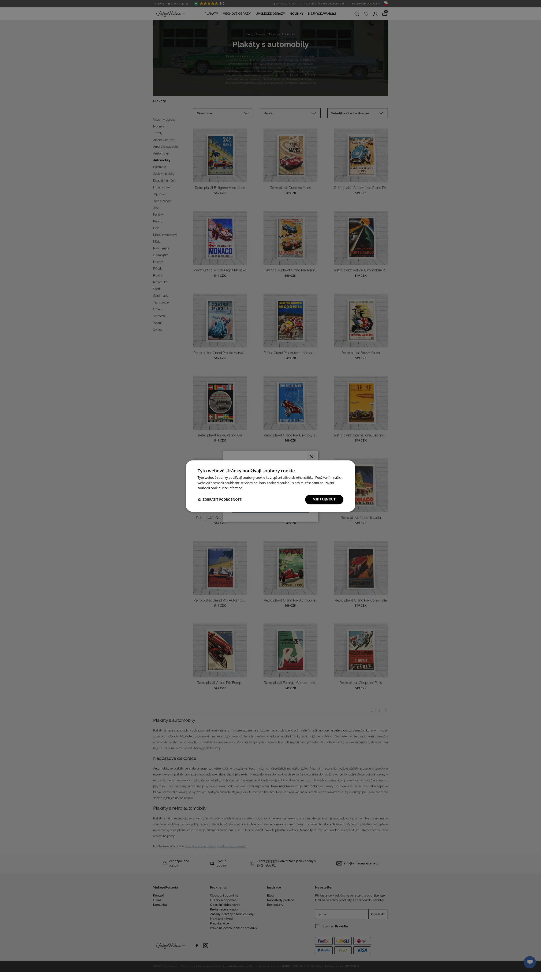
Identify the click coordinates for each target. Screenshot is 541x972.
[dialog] (270, 486)
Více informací (232, 488)
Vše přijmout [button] (324, 499)
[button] (220, 499)
